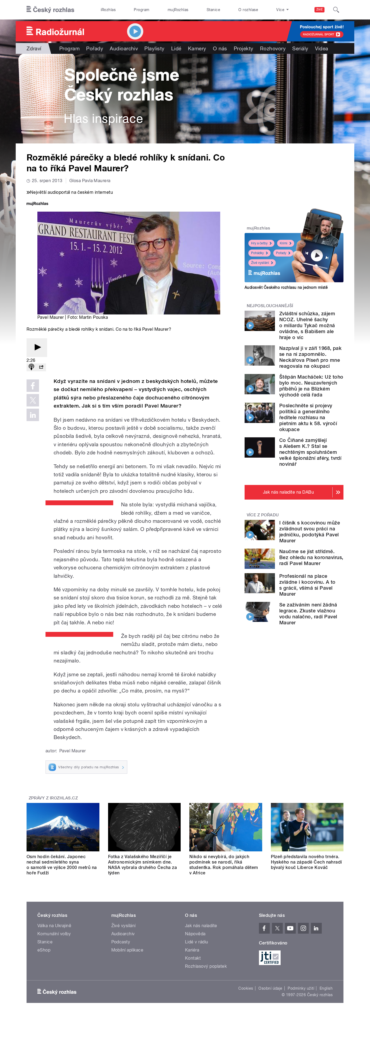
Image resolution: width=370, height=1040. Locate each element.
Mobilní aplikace (127, 950)
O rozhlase (248, 10)
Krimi (283, 243)
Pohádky (257, 253)
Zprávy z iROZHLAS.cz (53, 798)
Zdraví (34, 48)
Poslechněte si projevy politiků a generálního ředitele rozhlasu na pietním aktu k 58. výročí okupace (308, 417)
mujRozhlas (178, 10)
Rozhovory (273, 48)
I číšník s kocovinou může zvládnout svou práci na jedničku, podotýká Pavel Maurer (309, 531)
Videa (321, 48)
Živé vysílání (260, 263)
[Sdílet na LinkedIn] (33, 415)
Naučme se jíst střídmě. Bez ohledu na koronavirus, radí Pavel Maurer (311, 557)
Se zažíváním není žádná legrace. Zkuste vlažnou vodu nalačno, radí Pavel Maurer (308, 613)
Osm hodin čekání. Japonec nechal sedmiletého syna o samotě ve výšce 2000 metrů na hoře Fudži (62, 864)
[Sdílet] (41, 367)
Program (141, 10)
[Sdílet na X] (33, 400)
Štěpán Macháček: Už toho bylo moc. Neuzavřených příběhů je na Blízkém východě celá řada (311, 386)
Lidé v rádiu (196, 941)
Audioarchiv (124, 48)
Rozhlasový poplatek (206, 966)
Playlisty (154, 48)
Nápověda (195, 933)
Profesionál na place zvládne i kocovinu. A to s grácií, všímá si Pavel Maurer (307, 585)
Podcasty (120, 941)
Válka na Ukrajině (54, 925)
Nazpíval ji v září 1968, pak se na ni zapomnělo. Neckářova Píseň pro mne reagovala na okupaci (310, 357)
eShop (43, 950)
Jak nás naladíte (201, 925)
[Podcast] (31, 367)
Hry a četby (259, 243)
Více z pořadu (263, 515)
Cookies (245, 988)
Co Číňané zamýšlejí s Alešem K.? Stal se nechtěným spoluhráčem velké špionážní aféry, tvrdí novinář (310, 452)
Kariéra (192, 950)
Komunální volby (54, 933)
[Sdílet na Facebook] (33, 385)
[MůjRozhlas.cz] (37, 204)
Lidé (176, 48)
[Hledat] (336, 9)
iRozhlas (108, 10)
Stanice (213, 10)
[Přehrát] (37, 347)
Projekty (244, 48)
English (326, 988)
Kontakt (193, 958)
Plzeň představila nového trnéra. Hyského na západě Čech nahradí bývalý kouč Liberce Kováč (306, 862)
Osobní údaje (270, 988)
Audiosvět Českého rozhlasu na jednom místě (286, 287)
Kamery (197, 48)
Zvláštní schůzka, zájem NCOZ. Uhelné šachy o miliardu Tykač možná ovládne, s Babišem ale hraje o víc (307, 325)
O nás (220, 48)
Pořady (94, 48)
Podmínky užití (301, 988)
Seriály (300, 48)
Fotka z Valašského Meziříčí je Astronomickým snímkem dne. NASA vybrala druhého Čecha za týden (142, 864)
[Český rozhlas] (50, 9)
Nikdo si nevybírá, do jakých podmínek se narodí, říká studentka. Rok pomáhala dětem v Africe (223, 864)
